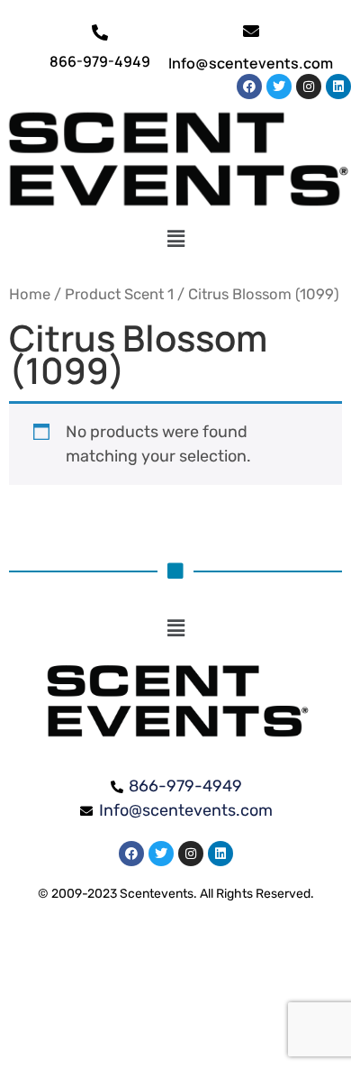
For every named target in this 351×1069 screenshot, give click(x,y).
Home (29, 294)
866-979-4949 (100, 61)
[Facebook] (249, 86)
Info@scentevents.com (250, 63)
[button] (176, 240)
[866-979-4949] (100, 32)
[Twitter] (279, 86)
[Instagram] (308, 86)
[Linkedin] (338, 86)
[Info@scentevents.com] (251, 31)
